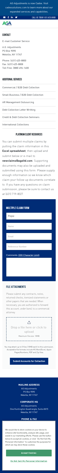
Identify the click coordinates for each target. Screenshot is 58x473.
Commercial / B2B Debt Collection (20, 87)
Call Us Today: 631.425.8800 (44, 17)
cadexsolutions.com (16, 7)
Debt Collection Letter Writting (18, 110)
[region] (29, 446)
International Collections (15, 125)
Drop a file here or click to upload (29, 330)
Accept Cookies (28, 453)
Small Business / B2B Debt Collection (22, 95)
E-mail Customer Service (16, 41)
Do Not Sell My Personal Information (29, 461)
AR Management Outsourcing (18, 102)
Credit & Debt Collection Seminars (20, 117)
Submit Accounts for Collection (29, 361)
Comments (22, 255)
